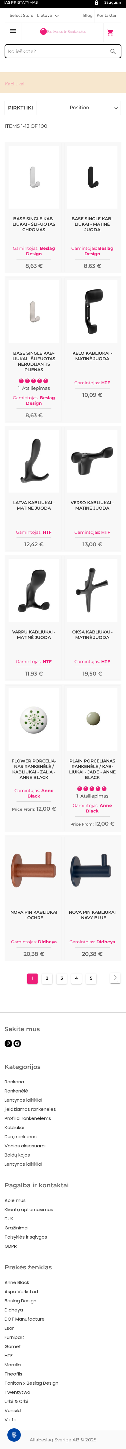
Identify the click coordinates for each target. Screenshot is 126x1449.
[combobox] (63, 51)
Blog (88, 15)
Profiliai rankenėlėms (28, 1118)
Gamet (13, 1346)
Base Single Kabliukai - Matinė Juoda (92, 224)
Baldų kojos (17, 1155)
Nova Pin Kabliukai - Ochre (33, 914)
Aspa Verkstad (21, 1291)
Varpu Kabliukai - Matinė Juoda (33, 634)
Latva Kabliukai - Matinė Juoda (34, 505)
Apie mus (15, 1200)
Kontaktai (106, 15)
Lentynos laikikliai (23, 1100)
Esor (9, 1328)
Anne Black (17, 1282)
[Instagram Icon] (17, 1045)
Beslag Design (20, 1300)
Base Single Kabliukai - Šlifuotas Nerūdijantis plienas (34, 361)
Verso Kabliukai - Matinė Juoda (92, 505)
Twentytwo (17, 1392)
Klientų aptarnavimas (29, 1209)
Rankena (14, 1081)
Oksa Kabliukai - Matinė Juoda (92, 634)
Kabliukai (14, 1127)
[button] (48, 15)
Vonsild (13, 1410)
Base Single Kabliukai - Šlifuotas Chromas (34, 224)
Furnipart (14, 1337)
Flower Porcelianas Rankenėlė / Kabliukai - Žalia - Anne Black (34, 769)
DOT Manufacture (25, 1319)
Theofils (13, 1374)
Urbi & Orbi (16, 1401)
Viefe (11, 1419)
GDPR (11, 1246)
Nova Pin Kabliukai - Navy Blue (92, 914)
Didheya (14, 1310)
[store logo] (63, 32)
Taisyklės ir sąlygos (26, 1237)
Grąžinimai (16, 1228)
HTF (9, 1355)
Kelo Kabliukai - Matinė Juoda (92, 355)
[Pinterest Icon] (8, 1045)
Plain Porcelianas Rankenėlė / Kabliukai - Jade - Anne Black (92, 769)
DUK (9, 1218)
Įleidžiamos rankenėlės (30, 1109)
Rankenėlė (16, 1091)
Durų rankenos (21, 1136)
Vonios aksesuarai (25, 1145)
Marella (13, 1364)
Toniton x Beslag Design (31, 1383)
